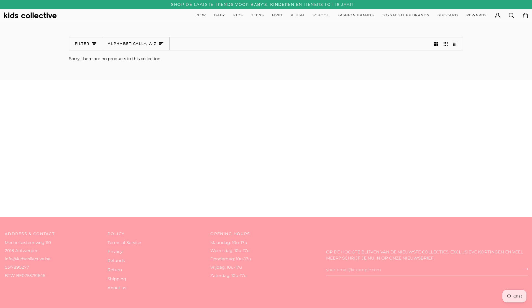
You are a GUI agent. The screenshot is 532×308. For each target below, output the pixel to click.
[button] (219, 15)
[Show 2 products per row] (436, 43)
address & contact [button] (30, 233)
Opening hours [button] (230, 233)
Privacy (115, 251)
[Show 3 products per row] (446, 43)
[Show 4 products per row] (457, 43)
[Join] (523, 269)
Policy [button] (116, 233)
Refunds (116, 260)
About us (117, 287)
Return (115, 269)
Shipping (117, 278)
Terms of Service (124, 242)
